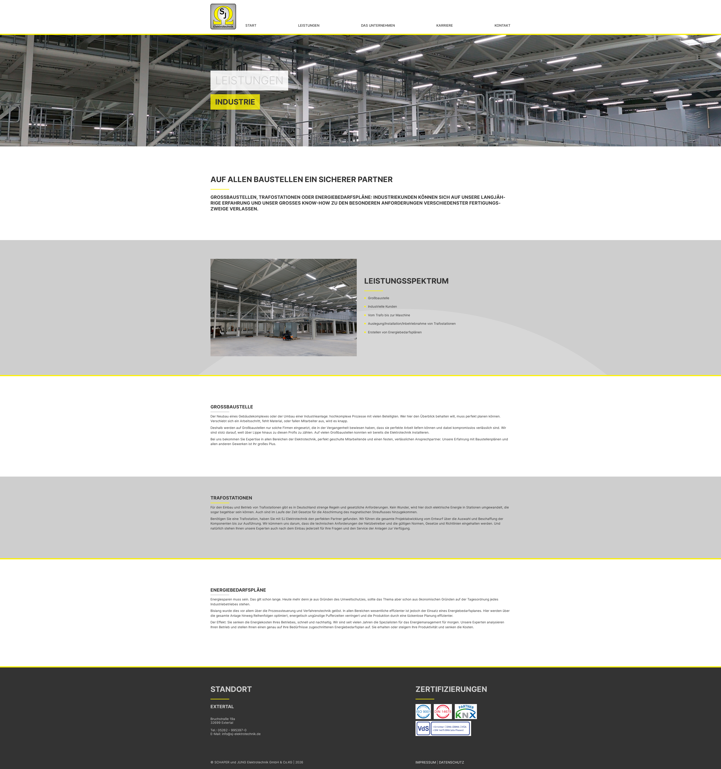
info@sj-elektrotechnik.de (241, 734)
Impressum (426, 762)
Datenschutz (451, 762)
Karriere (444, 25)
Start (250, 25)
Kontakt (503, 25)
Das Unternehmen (378, 25)
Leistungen (308, 25)
